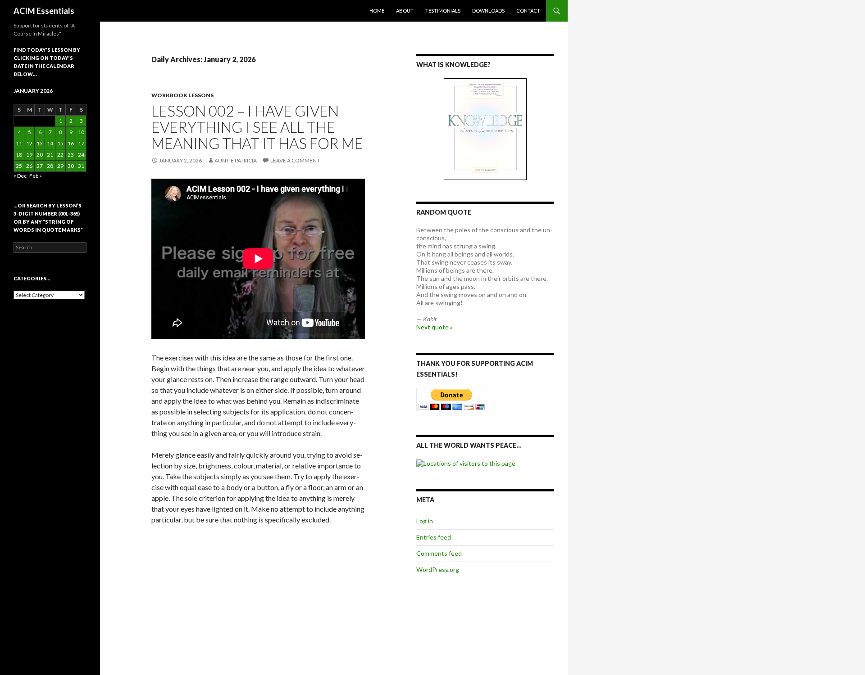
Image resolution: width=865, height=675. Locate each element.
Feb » (35, 175)
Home (376, 11)
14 (50, 143)
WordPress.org (437, 569)
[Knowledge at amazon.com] (485, 129)
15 (60, 143)
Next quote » (434, 327)
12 (29, 143)
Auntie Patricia (235, 160)
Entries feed (433, 537)
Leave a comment (295, 160)
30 (71, 165)
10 (81, 132)
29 (60, 165)
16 (71, 143)
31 (81, 165)
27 (39, 165)
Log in (424, 521)
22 (60, 154)
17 (81, 143)
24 (81, 154)
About (405, 11)
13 (39, 143)
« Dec (20, 175)
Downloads (488, 11)
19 (29, 154)
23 (71, 154)
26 (29, 165)
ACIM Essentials (44, 11)
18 (19, 154)
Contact (528, 11)
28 (50, 165)
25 (19, 165)
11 (19, 143)
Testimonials (442, 11)
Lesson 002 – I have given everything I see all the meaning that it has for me (257, 127)
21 (50, 154)
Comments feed (439, 553)
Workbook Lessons (182, 95)
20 (39, 154)
